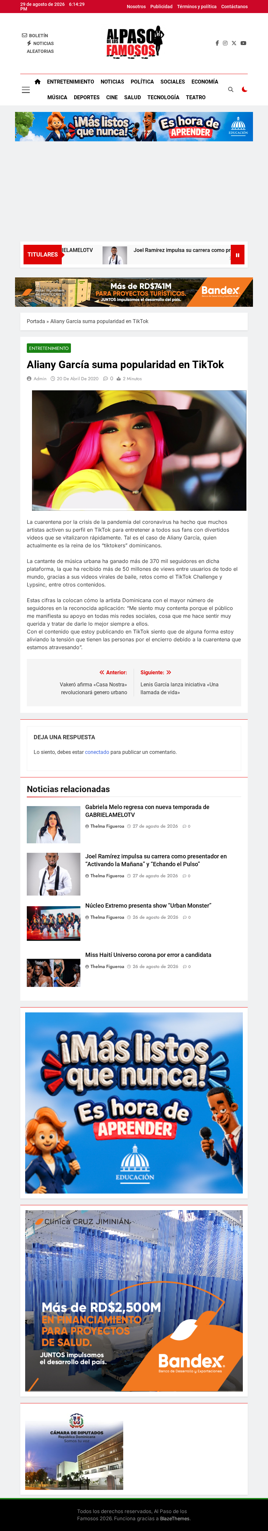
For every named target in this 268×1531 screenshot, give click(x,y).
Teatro (196, 97)
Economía (205, 82)
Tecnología (163, 97)
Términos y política (197, 6)
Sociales (172, 82)
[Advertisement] (134, 192)
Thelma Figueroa (107, 826)
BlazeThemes (175, 1518)
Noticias (112, 82)
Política (142, 82)
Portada (36, 321)
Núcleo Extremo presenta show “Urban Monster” (148, 905)
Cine (112, 97)
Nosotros (136, 6)
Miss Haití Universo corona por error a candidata (148, 955)
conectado (97, 752)
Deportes (87, 97)
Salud (132, 97)
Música (57, 97)
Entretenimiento (70, 82)
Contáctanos (234, 6)
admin (40, 378)
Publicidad (161, 6)
